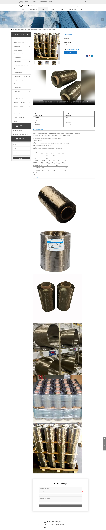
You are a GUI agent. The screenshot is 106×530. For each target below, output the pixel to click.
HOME (22, 29)
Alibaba (39, 524)
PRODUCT (27, 29)
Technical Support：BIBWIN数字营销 (56, 524)
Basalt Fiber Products (36, 29)
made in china (44, 524)
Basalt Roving (45, 29)
